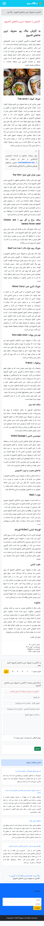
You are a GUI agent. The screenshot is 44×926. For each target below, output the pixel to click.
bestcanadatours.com (26, 162)
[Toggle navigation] (4, 3)
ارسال (38, 748)
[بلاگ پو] (35, 3)
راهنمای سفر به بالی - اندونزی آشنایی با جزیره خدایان (25, 846)
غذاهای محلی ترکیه (35, 821)
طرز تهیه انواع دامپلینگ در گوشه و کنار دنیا (28, 771)
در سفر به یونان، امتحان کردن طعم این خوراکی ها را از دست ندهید (23, 791)
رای (6, 671)
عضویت (37, 908)
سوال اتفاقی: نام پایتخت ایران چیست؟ (27, 738)
